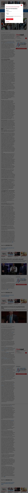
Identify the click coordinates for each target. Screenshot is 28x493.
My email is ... (7, 10)
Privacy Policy (7, 21)
